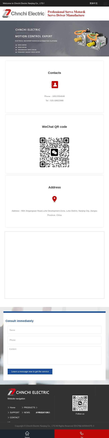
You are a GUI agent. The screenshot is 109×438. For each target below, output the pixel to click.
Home (12, 407)
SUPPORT (14, 412)
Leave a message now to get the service (30, 371)
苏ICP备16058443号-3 (84, 426)
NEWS (27, 412)
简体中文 (94, 3)
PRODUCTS (29, 407)
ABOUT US (43, 412)
